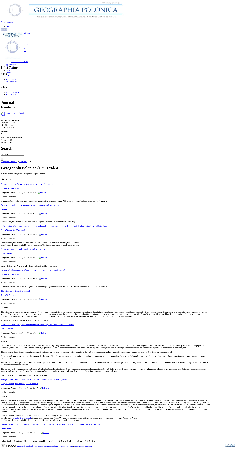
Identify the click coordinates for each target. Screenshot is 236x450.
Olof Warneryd (19, 230)
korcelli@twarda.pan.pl (22, 418)
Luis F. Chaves (7, 329)
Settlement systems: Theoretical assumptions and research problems (27, 184)
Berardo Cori (6, 209)
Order (8, 73)
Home (8, 26)
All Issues (23, 162)
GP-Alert (9, 70)
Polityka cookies (66, 446)
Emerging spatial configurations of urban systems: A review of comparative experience (34, 379)
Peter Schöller (6, 253)
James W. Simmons (8, 295)
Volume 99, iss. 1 (12, 82)
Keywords (5, 154)
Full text (43, 192)
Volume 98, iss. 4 (12, 92)
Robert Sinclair (7, 428)
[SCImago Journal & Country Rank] (13, 115)
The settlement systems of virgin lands (15, 291)
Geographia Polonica (9, 162)
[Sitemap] (226, 446)
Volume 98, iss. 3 (12, 94)
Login (8, 75)
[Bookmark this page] (229, 446)
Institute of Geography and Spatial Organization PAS (37, 446)
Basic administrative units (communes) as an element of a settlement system (30, 205)
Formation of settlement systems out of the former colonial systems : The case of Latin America (37, 325)
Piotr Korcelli (20, 384)
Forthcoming (11, 64)
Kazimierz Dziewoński (10, 188)
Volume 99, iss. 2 (12, 79)
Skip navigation (7, 22)
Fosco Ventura (6, 230)
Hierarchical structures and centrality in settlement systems (23, 249)
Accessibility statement (83, 446)
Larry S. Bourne (7, 384)
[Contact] (233, 446)
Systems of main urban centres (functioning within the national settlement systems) (33, 270)
